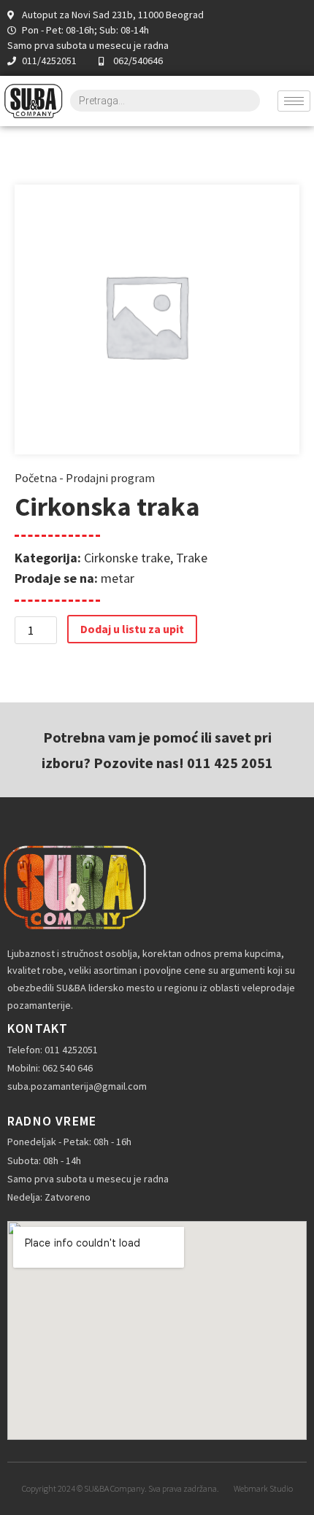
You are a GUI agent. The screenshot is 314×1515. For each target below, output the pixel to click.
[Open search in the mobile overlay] (165, 100)
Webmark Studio (263, 1488)
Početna (36, 477)
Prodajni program (110, 477)
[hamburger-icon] (293, 101)
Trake (191, 557)
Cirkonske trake (127, 557)
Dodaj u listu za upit (132, 628)
